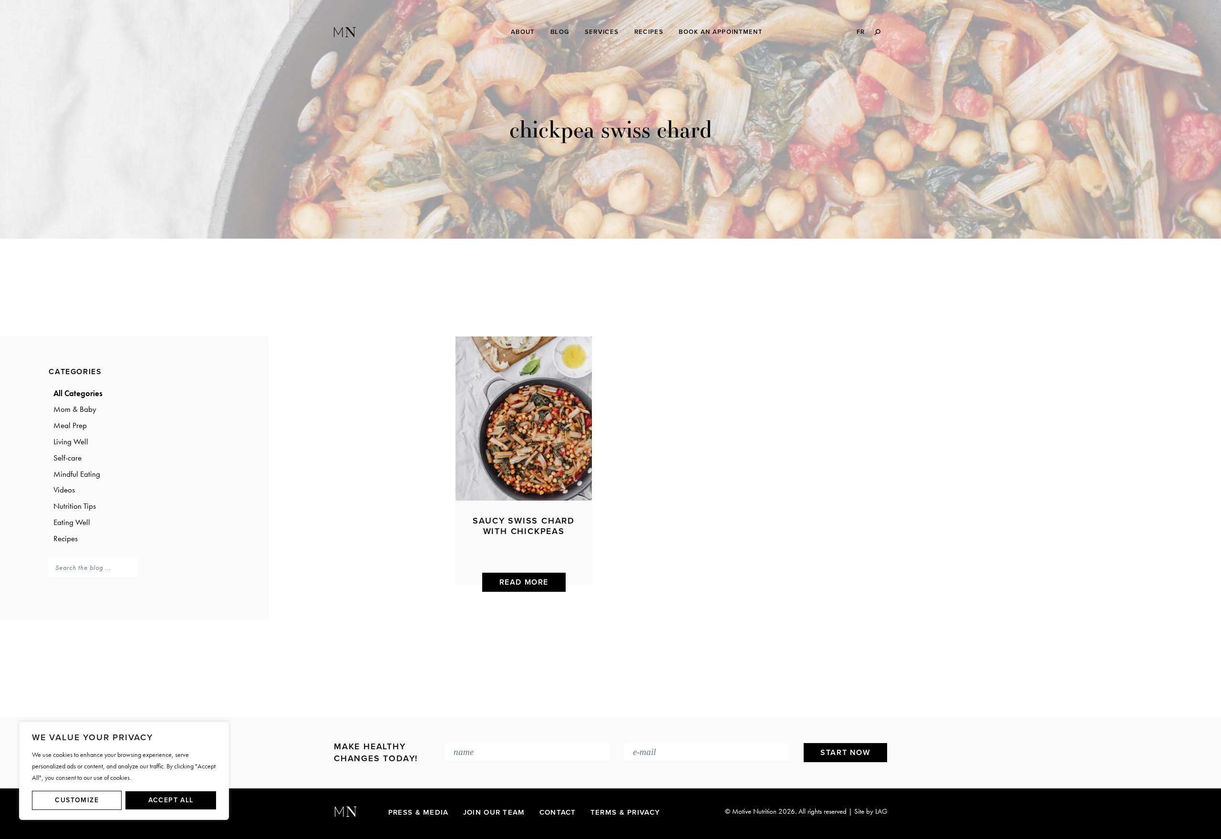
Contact (557, 812)
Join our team (494, 812)
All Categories (78, 393)
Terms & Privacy (625, 812)
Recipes (65, 538)
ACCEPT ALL (171, 800)
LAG (881, 811)
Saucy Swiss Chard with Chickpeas (524, 525)
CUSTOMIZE (77, 800)
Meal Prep (70, 425)
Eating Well (71, 522)
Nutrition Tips (74, 506)
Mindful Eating (76, 474)
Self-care (67, 457)
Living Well (70, 441)
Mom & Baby (74, 409)
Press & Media (418, 812)
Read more (523, 582)
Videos (64, 489)
